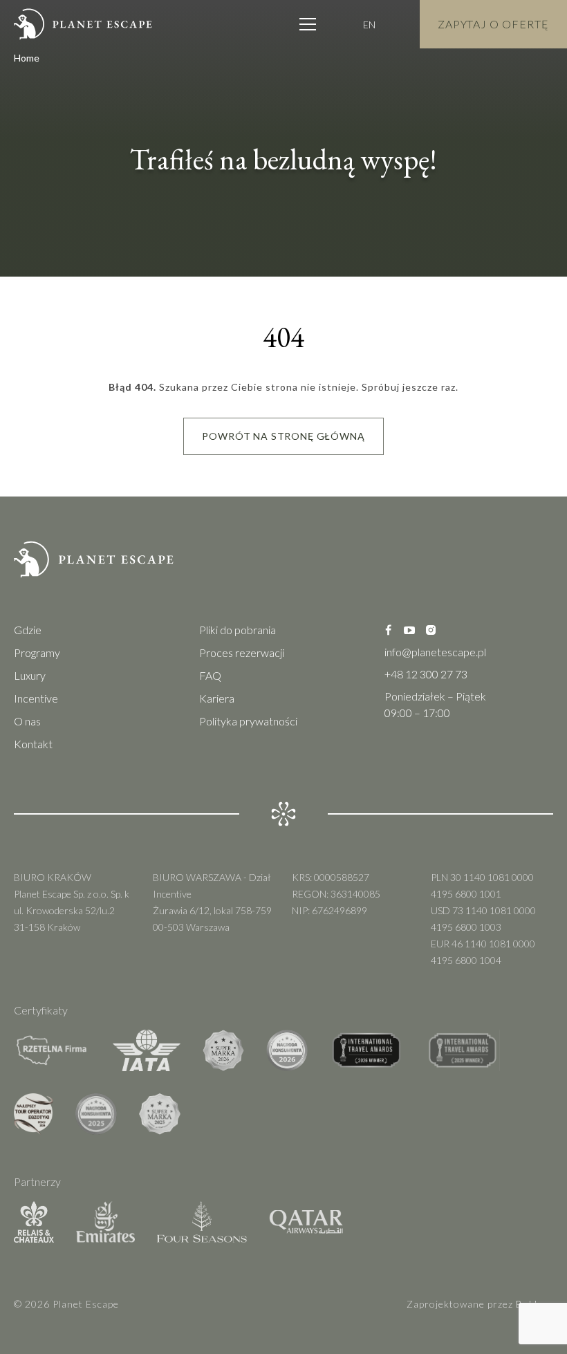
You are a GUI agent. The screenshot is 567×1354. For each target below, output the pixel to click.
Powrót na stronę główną (283, 436)
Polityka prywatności (248, 720)
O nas (27, 720)
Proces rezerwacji (241, 652)
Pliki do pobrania (237, 629)
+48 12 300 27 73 (425, 673)
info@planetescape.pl (435, 651)
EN (369, 24)
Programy (37, 652)
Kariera (216, 698)
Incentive (36, 698)
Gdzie (27, 629)
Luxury (30, 675)
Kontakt (33, 743)
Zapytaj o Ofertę (493, 23)
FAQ (210, 675)
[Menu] (308, 24)
